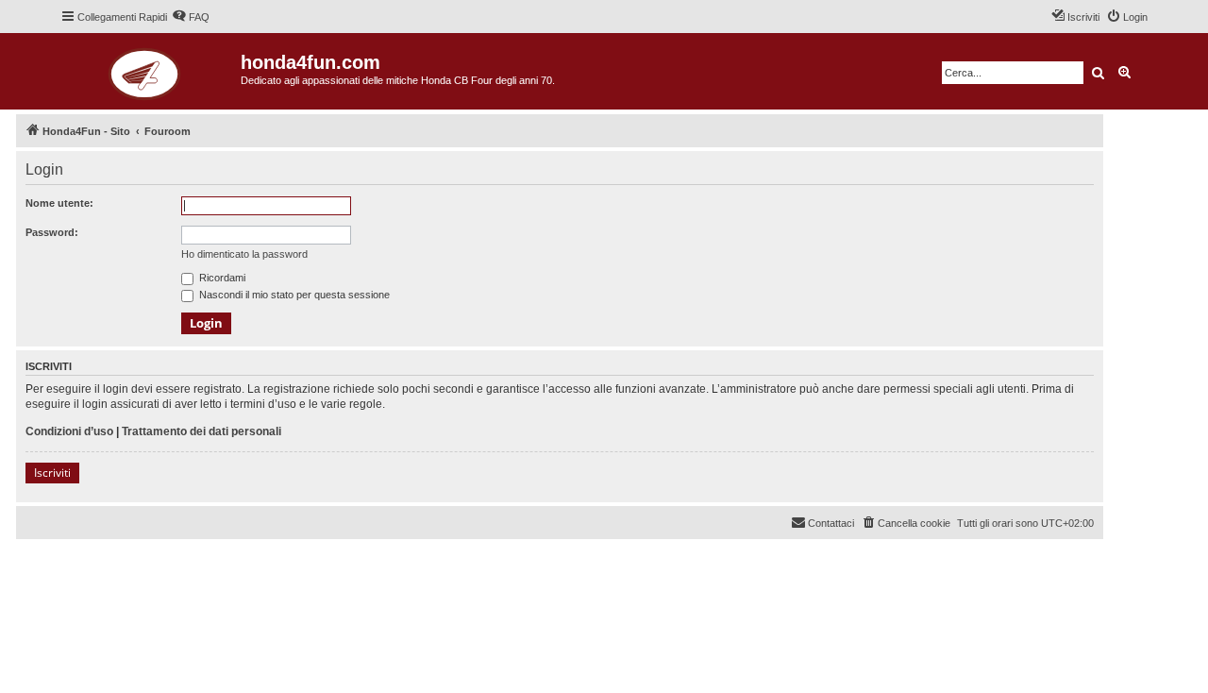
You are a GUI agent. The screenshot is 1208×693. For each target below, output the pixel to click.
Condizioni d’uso (69, 431)
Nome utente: (59, 203)
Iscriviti (52, 473)
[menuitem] (191, 17)
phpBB (87, 554)
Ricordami (220, 277)
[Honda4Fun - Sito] (150, 71)
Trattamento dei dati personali (201, 431)
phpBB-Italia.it (143, 568)
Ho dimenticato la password (244, 254)
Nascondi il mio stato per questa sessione (293, 294)
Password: (51, 232)
